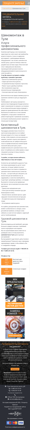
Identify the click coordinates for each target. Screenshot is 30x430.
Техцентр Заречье (13, 3)
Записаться (15, 369)
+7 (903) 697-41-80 (15, 390)
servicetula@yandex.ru (7, 353)
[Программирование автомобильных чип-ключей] (15, 292)
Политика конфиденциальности (15, 427)
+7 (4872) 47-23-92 (13, 22)
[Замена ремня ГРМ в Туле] (15, 324)
